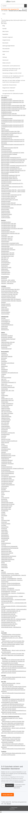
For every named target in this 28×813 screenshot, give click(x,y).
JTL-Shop (17, 809)
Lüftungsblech (5, 486)
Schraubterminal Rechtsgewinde (9, 548)
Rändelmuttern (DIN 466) (7, 253)
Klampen (3, 452)
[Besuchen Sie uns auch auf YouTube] (2, 797)
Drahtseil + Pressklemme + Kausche (10, 590)
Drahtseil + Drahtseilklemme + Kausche (11, 578)
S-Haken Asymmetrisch (7, 403)
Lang (2, 518)
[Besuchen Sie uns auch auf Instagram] (2, 799)
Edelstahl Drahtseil (6, 377)
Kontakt (4, 28)
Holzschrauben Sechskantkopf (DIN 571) (11, 133)
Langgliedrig (4, 447)
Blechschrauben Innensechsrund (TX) (11, 157)
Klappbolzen (4, 369)
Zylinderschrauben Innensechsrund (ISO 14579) (13, 108)
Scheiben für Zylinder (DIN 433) (9, 294)
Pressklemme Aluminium (7, 480)
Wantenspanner (5, 554)
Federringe (4, 307)
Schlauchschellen (5, 523)
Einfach (3, 392)
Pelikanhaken (4, 402)
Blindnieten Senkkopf (6, 337)
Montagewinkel (5, 538)
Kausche (3, 437)
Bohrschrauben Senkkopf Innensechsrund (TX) (13, 170)
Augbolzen (4, 353)
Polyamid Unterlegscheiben (8, 297)
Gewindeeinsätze (5, 272)
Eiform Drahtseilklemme (7, 473)
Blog (3, 25)
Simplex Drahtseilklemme (8, 484)
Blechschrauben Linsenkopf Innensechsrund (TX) (14, 159)
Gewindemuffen (5, 246)
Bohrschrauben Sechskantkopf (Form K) (11, 169)
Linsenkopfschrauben (7, 118)
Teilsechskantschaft (6, 348)
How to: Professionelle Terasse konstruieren (13, 693)
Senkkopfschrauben (6, 112)
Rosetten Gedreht (5, 304)
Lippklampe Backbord (7, 460)
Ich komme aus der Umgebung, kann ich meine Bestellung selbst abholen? (12, 76)
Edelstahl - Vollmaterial (7, 283)
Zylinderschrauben (6, 104)
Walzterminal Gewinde (7, 553)
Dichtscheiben (5, 310)
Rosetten (3, 302)
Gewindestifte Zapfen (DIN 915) (9, 178)
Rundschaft (4, 347)
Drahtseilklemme (5, 470)
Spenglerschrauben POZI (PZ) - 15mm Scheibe (13, 190)
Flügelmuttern (5, 261)
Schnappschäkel (5, 520)
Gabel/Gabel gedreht (6, 557)
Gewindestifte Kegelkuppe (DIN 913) (10, 175)
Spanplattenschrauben (7, 134)
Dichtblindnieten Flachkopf (8, 339)
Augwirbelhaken (5, 426)
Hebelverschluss (5, 418)
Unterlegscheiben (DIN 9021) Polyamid (11, 300)
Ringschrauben (5, 209)
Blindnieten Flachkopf (7, 335)
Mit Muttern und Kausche (8, 432)
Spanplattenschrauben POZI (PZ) (9, 147)
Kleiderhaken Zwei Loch (7, 400)
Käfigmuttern (4, 269)
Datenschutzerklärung (19, 781)
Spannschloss (4, 527)
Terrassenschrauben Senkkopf (9, 154)
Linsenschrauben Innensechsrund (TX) (11, 195)
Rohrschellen (4, 501)
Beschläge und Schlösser (7, 363)
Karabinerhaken (5, 421)
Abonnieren (9, 785)
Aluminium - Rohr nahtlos (8, 280)
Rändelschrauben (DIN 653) (8, 203)
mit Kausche (4, 429)
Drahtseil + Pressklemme (7, 588)
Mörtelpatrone (5, 329)
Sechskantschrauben (6, 99)
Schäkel (3, 512)
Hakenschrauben (5, 408)
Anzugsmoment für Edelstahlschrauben (12, 93)
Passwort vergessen (7, 37)
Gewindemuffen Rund (7, 248)
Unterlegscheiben (5, 287)
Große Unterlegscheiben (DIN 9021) (10, 289)
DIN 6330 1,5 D (5, 257)
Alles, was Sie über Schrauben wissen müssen (14, 686)
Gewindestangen (5, 206)
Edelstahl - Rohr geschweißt (8, 281)
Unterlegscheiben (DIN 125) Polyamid (11, 299)
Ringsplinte (4, 499)
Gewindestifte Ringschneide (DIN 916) (11, 180)
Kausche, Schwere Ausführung (9, 441)
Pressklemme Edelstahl (7, 481)
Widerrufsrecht (6, 63)
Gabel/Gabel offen (6, 561)
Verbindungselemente (7, 598)
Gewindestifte (4, 173)
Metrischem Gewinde (6, 356)
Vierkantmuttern (5, 230)
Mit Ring (3, 359)
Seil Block (3, 525)
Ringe (2, 493)
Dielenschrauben (5, 212)
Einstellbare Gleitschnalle (8, 387)
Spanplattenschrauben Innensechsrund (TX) (12, 139)
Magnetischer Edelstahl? (8, 88)
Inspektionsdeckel (6, 419)
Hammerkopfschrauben (7, 207)
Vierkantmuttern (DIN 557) (8, 231)
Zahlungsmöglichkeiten (8, 45)
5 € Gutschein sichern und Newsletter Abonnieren (19, 786)
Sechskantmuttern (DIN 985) (8, 227)
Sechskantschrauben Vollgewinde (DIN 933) (12, 102)
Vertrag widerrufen (7, 794)
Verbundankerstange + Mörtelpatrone (11, 627)
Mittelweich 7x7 (5, 380)
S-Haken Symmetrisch (7, 405)
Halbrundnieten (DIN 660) (8, 342)
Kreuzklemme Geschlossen (8, 476)
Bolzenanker (4, 328)
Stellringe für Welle (6, 267)
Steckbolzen (4, 371)
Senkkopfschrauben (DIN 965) (9, 113)
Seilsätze (3, 572)
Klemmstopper (5, 475)
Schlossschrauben (6, 149)
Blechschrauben (5, 156)
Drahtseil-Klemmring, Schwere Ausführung (12, 468)
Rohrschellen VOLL (6, 509)
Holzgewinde (4, 355)
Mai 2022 (3, 681)
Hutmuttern (4, 235)
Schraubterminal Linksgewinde (9, 546)
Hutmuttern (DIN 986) (6, 240)
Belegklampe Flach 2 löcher (8, 455)
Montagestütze (5, 536)
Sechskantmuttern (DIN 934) (8, 225)
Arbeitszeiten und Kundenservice (11, 65)
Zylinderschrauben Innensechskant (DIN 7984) (13, 105)
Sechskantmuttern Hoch (7, 256)
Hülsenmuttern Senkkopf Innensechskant (12, 244)
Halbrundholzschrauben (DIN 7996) (10, 131)
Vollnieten (3, 340)
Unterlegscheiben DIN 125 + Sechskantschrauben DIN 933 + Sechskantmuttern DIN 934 (9, 624)
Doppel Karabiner (5, 428)
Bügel (2, 376)
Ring (2, 496)
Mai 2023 (3, 658)
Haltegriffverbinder (6, 416)
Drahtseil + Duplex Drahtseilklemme (10, 583)
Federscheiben (5, 309)
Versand (9, 803)
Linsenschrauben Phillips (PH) (9, 196)
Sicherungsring (5, 497)
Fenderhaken (4, 395)
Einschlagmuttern (5, 262)
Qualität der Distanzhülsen (9, 85)
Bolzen (3, 368)
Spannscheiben (5, 313)
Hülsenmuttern (5, 241)
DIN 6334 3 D (4, 259)
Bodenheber (4, 366)
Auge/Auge (4, 528)
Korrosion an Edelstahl (8, 90)
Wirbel (3, 562)
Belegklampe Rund (6, 457)
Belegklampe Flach (6, 454)
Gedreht (3, 514)
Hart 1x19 (3, 379)
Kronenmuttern (5, 264)
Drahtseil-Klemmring (6, 467)
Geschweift (4, 515)
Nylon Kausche (5, 442)
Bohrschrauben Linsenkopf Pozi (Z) (10, 167)
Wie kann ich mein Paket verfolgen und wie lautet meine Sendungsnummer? (13, 81)
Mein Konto (5, 31)
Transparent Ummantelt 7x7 (8, 382)
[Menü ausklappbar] (3, 2)
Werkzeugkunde (5, 697)
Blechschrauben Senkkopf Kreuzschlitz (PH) (12, 162)
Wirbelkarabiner (5, 434)
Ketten (3, 444)
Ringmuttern (4, 266)
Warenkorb (5, 43)
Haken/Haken (4, 531)
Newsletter (5, 34)
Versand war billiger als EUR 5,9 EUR (11, 73)
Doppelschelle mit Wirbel (7, 504)
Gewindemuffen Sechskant (8, 249)
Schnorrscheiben (5, 312)
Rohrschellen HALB (6, 507)
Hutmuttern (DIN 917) (6, 238)
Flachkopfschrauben (6, 214)
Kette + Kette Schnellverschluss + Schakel (12, 596)
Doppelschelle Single (6, 505)
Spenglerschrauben (6, 182)
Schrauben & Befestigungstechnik (10, 716)
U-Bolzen (3, 374)
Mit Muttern (4, 431)
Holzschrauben (5, 130)
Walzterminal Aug (5, 549)
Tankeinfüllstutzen (6, 543)
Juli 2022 (3, 675)
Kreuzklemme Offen (6, 478)
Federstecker (4, 389)
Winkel (3, 541)
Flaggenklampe (5, 458)
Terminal (3, 544)
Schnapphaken (5, 406)
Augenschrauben (5, 217)
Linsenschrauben (5, 193)
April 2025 (4, 633)
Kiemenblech (4, 450)
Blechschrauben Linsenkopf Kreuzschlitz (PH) (13, 160)
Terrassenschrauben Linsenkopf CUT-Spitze (12, 152)
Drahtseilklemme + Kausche (8, 591)
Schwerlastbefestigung (7, 324)
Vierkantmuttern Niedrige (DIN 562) (10, 233)
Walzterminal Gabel (6, 551)
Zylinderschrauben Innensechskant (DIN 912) (13, 107)
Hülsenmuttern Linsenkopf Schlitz (10, 243)
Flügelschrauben (5, 211)
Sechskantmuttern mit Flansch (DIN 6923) (12, 228)
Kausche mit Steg (5, 439)
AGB (3, 54)
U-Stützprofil (4, 540)
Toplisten (3, 751)
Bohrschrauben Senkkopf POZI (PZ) (10, 172)
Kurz (2, 517)
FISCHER (3, 318)
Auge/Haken (4, 530)
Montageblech (5, 535)
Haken (3, 393)
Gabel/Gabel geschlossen (7, 559)
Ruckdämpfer (4, 510)
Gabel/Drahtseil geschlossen (8, 556)
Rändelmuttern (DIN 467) (7, 254)
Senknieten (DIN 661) (6, 344)
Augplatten (4, 361)
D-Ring (3, 494)
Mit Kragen (4, 358)
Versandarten (6, 48)
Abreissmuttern (5, 270)
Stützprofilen (4, 533)
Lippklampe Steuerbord (7, 463)
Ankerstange (4, 326)
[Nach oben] (0, 812)
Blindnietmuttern (5, 345)
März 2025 (4, 648)
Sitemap (4, 57)
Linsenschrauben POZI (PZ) (8, 198)
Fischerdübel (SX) (5, 321)
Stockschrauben (5, 216)
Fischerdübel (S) (5, 320)
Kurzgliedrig (4, 445)
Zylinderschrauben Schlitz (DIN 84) (10, 110)
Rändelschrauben (5, 201)
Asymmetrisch (5, 424)
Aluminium (4, 278)
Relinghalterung (5, 491)
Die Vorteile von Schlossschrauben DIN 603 (13, 659)
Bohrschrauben (5, 164)
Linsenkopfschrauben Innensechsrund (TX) (12, 125)
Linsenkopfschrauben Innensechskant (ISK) (12, 120)
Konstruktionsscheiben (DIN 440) (9, 292)
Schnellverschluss (6, 449)
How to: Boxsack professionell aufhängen (13, 688)
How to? (3, 735)
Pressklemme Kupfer (6, 483)
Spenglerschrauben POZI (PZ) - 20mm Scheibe (13, 191)
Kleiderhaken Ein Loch (7, 398)
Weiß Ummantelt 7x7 (6, 385)
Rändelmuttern (5, 251)
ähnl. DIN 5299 (5, 423)
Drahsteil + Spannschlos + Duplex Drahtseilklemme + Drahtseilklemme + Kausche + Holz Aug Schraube (13, 575)
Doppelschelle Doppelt (7, 502)
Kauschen (3, 436)
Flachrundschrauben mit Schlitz (9, 199)
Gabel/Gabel (4, 567)
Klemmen (3, 465)
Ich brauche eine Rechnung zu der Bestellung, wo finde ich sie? (11, 69)
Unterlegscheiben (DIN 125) (8, 296)
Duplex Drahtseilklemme (7, 471)
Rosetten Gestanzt (6, 305)
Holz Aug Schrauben (6, 411)
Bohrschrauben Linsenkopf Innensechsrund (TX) (13, 165)
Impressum (5, 60)
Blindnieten (4, 334)
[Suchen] (25, 5)
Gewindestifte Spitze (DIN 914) (9, 177)
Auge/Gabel (4, 566)
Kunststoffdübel (5, 323)
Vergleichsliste (6, 40)
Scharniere (4, 522)
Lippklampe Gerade (6, 462)
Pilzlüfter (3, 489)
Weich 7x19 (4, 384)
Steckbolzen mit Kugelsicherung (9, 372)
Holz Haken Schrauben (7, 413)
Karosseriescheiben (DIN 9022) (9, 291)
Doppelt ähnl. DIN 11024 (7, 390)
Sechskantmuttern (6, 222)
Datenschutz (5, 51)
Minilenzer (4, 488)
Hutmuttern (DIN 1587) (7, 236)
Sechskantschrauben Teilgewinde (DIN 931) (12, 100)
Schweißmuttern (5, 274)
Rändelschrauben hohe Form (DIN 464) (11, 204)
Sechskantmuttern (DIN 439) (8, 223)
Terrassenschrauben (6, 151)
